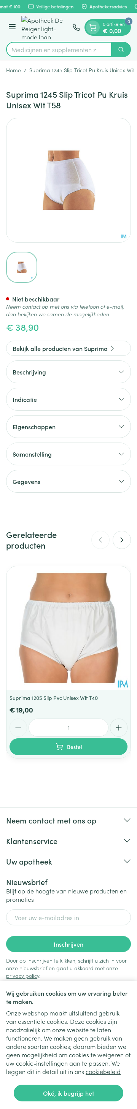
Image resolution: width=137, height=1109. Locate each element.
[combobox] (59, 49)
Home (13, 70)
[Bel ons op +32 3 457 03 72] (76, 27)
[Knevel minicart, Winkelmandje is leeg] (93, 27)
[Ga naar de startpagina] (45, 27)
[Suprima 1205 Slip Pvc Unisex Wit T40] (68, 628)
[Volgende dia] (122, 540)
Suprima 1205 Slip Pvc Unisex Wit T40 (54, 697)
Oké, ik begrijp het (68, 1093)
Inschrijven (68, 944)
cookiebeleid (103, 1071)
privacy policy (22, 975)
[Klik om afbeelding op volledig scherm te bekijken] (68, 180)
